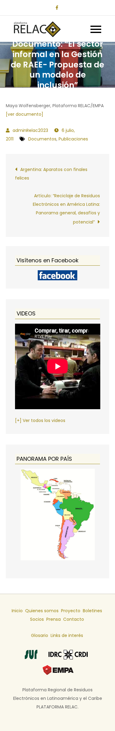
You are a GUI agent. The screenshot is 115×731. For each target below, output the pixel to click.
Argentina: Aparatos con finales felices (51, 173)
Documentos (42, 139)
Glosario (39, 635)
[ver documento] (24, 114)
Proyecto (70, 611)
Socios (37, 619)
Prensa (53, 619)
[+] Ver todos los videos (40, 420)
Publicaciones (73, 139)
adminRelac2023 (30, 130)
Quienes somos (42, 611)
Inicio (17, 611)
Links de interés (67, 635)
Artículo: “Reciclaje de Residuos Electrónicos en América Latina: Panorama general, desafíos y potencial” (66, 209)
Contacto (73, 619)
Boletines (92, 611)
